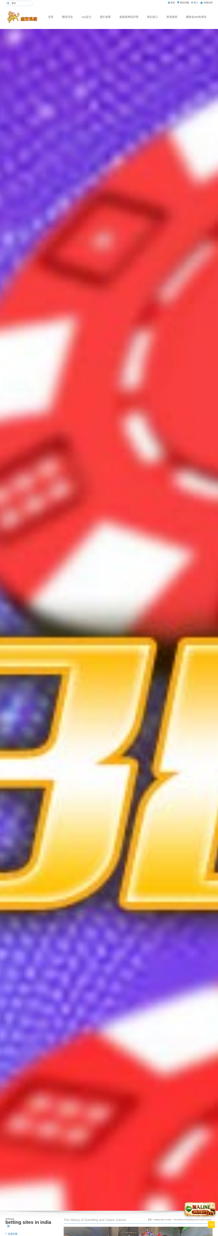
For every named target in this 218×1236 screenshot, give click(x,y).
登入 (196, 2)
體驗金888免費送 (196, 17)
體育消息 (67, 17)
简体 (172, 2)
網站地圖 (184, 2)
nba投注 (86, 17)
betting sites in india (162, 1220)
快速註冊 (208, 2)
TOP (211, 1224)
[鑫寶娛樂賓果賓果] (24, 17)
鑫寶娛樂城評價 (128, 17)
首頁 (50, 17)
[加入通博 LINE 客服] (200, 1208)
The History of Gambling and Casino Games (193, 1220)
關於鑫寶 (105, 17)
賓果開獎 (171, 17)
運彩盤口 (152, 17)
